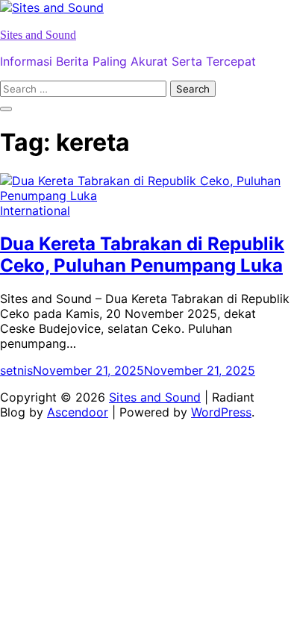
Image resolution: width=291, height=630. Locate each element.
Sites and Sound (38, 34)
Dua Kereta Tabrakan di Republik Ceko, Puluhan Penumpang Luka (142, 254)
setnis (16, 370)
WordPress (221, 412)
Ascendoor (77, 412)
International (35, 210)
